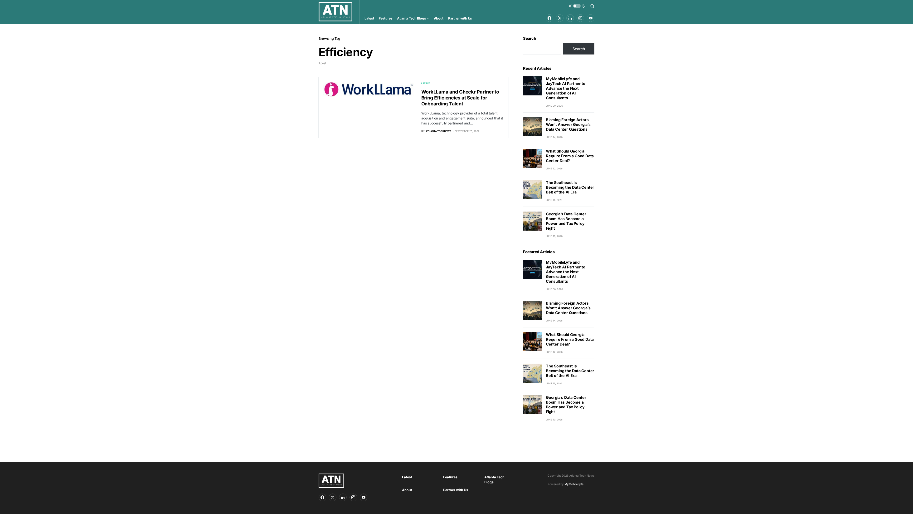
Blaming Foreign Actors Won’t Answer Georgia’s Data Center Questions (568, 124)
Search (529, 38)
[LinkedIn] (570, 18)
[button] (576, 6)
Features (450, 477)
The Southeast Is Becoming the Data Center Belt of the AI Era (570, 187)
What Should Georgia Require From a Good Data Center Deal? (570, 156)
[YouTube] (590, 18)
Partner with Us (455, 490)
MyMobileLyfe (573, 484)
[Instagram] (580, 18)
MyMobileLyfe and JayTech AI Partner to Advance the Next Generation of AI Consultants (565, 88)
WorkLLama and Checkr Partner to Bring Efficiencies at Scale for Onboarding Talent (460, 98)
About (407, 490)
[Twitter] (559, 18)
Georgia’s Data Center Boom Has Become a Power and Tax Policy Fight (566, 221)
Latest (425, 83)
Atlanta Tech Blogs (494, 479)
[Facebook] (549, 18)
